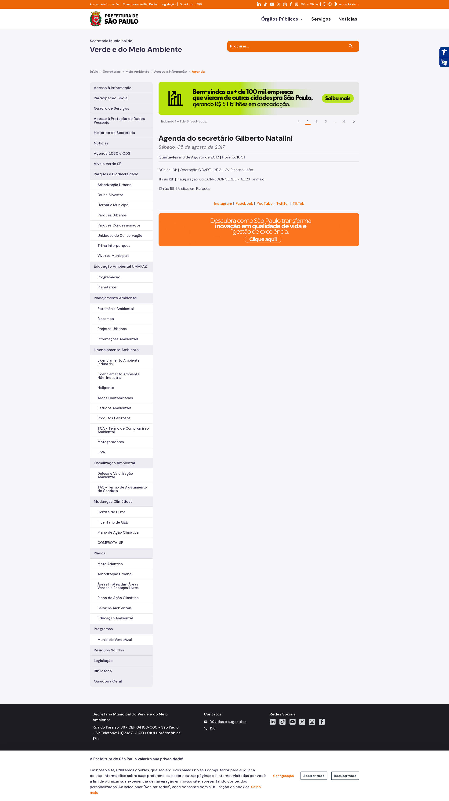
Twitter (282, 203)
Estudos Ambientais (114, 408)
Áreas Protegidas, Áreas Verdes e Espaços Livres (118, 586)
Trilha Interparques (114, 245)
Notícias (101, 143)
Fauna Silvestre (110, 195)
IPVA (101, 452)
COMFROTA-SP (110, 542)
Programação (109, 277)
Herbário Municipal (113, 205)
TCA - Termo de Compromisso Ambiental (123, 430)
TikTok (298, 203)
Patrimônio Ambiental (116, 308)
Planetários (107, 287)
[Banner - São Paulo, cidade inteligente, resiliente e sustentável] (259, 229)
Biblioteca (103, 670)
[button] (354, 121)
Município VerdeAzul (115, 639)
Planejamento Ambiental (115, 297)
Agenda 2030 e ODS (112, 153)
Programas (103, 628)
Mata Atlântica (110, 564)
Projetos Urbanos (112, 329)
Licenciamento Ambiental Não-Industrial (119, 376)
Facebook (244, 203)
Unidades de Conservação (120, 235)
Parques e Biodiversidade (116, 174)
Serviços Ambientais (115, 608)
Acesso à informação (104, 4)
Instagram (223, 203)
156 (199, 4)
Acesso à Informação (170, 71)
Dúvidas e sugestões (228, 721)
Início (94, 71)
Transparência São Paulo (140, 4)
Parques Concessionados (119, 225)
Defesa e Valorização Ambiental (115, 475)
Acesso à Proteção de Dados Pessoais (119, 120)
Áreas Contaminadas (115, 398)
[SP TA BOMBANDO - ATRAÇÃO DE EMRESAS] (259, 98)
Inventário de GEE (113, 522)
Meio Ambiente (137, 71)
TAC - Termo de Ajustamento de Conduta (122, 489)
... (335, 121)
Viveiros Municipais (113, 255)
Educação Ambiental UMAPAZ (120, 266)
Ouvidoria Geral (108, 681)
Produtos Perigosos (114, 418)
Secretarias (112, 71)
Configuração (283, 776)
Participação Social (111, 98)
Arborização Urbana (114, 185)
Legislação (168, 4)
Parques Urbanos (112, 215)
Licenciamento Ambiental (117, 349)
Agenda (198, 71)
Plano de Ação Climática (118, 532)
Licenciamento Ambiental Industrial (119, 362)
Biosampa (106, 318)
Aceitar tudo (314, 776)
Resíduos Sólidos (109, 650)
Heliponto (106, 387)
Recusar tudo (345, 776)
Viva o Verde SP (107, 163)
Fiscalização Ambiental (114, 462)
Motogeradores (111, 442)
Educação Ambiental (115, 618)
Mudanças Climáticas (113, 501)
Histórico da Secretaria (114, 132)
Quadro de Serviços (111, 108)
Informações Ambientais (118, 339)
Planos (99, 553)
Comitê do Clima (111, 512)
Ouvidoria (186, 4)
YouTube (264, 203)
